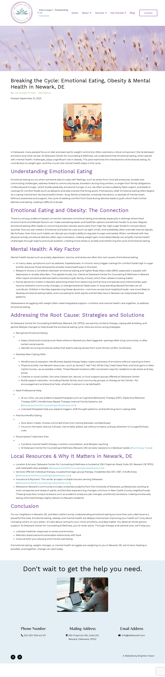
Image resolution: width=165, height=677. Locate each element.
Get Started (116, 13)
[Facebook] (13, 657)
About (85, 13)
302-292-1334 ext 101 (35, 635)
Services (99, 13)
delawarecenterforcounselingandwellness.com (48, 405)
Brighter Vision (146, 656)
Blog (132, 13)
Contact (148, 13)
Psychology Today (141, 448)
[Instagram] (19, 657)
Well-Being (44, 93)
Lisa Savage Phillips (24, 93)
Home (75, 13)
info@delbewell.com (133, 635)
